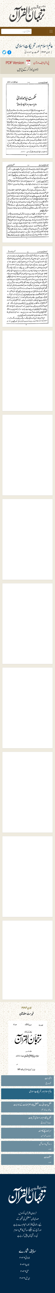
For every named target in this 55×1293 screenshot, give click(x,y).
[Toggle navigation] (51, 31)
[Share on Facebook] (8, 52)
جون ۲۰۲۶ (24, 1264)
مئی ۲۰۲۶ (24, 1271)
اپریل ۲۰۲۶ (25, 1278)
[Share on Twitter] (4, 52)
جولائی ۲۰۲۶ (24, 1258)
